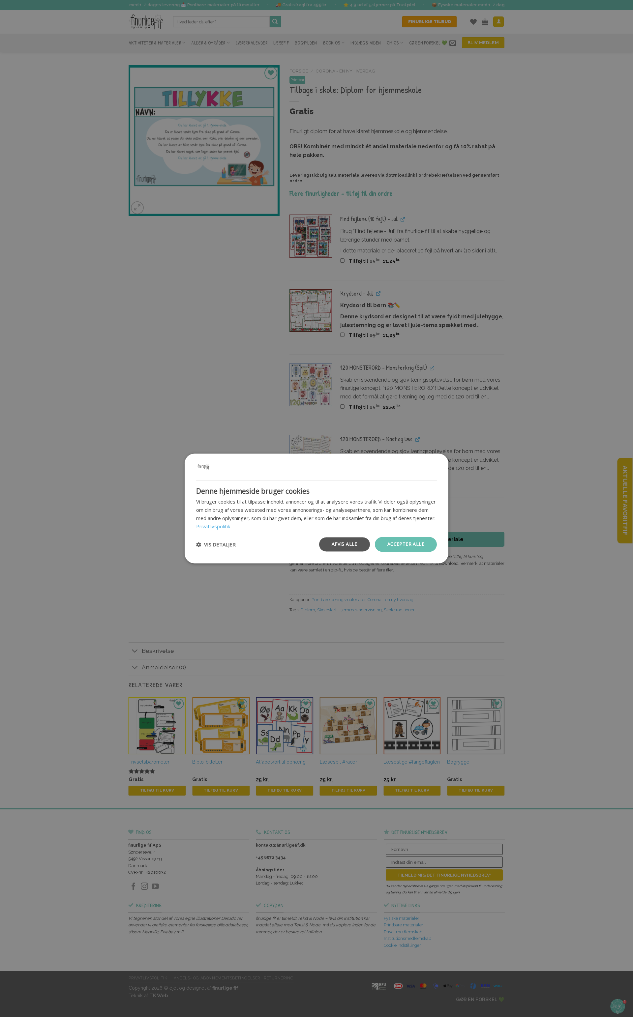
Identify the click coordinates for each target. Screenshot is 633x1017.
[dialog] (316, 508)
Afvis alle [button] (344, 544)
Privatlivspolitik (213, 526)
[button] (216, 544)
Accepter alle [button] (405, 544)
